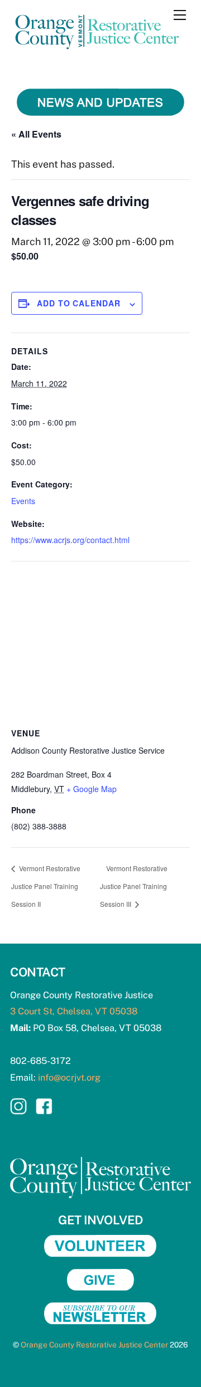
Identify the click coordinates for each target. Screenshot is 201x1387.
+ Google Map (91, 788)
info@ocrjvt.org (69, 1077)
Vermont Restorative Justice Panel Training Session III (134, 885)
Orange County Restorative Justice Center (94, 1344)
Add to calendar (79, 303)
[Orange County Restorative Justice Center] (97, 52)
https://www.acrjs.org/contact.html (70, 539)
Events (23, 500)
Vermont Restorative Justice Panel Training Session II (45, 885)
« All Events (36, 134)
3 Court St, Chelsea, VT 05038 (73, 1011)
